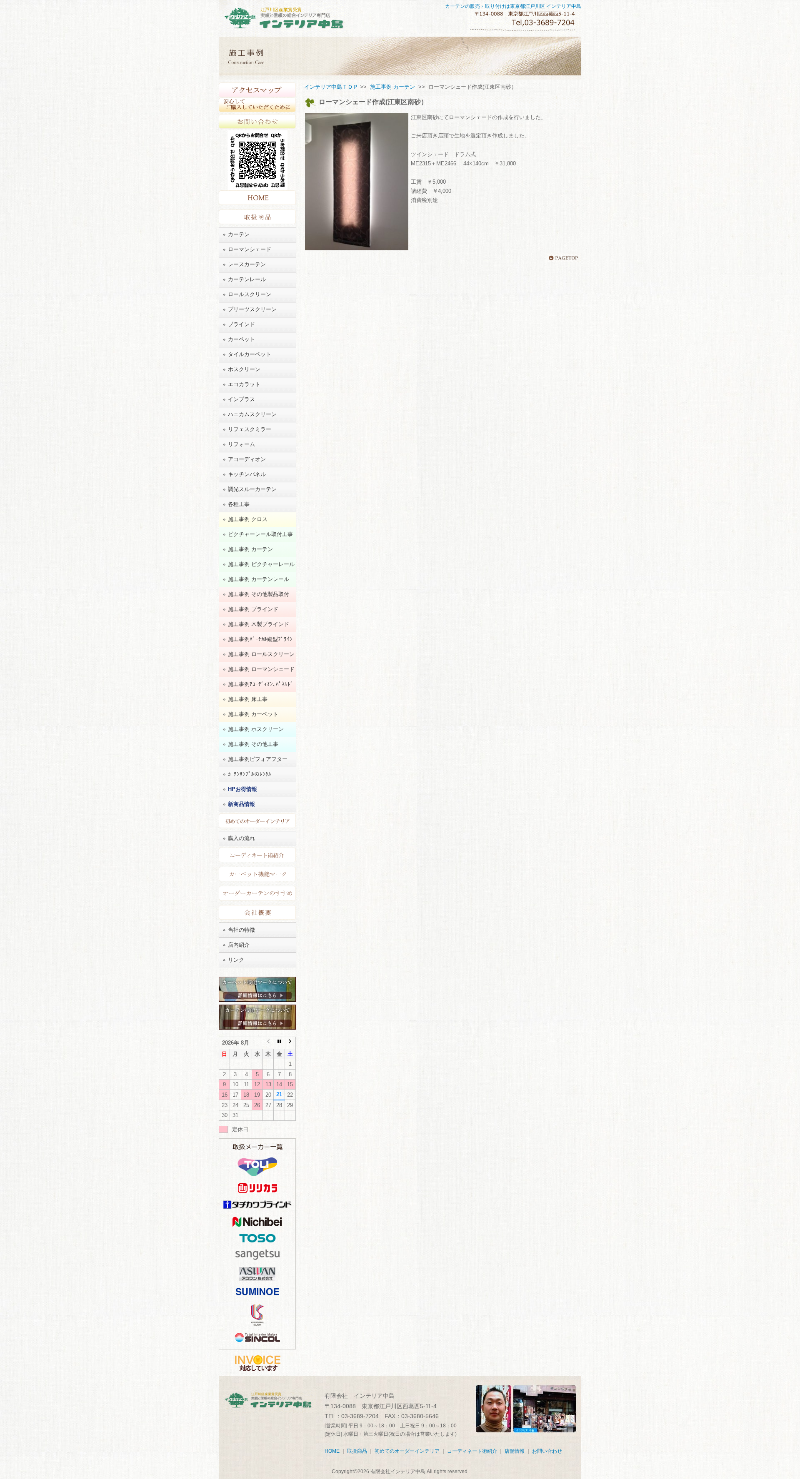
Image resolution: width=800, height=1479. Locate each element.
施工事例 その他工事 (253, 744)
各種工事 (239, 504)
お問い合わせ (257, 121)
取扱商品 (257, 217)
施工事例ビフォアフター (258, 759)
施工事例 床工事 (248, 699)
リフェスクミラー (249, 429)
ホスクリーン (244, 369)
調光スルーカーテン (252, 489)
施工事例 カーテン (250, 549)
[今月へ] (279, 1043)
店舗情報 (515, 1451)
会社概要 (257, 912)
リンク (236, 960)
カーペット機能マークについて (257, 874)
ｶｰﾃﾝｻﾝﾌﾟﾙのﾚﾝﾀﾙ (249, 774)
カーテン (239, 234)
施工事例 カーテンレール (258, 579)
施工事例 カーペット (253, 714)
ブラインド (241, 324)
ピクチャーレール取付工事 (260, 534)
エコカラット (244, 384)
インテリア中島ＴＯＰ (331, 87)
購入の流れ (241, 838)
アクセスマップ (257, 89)
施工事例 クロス (248, 519)
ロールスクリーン (249, 294)
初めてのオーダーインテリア (257, 821)
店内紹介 (239, 945)
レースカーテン (247, 264)
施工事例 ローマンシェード (261, 669)
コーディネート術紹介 (257, 855)
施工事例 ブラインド (253, 609)
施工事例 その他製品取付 (258, 594)
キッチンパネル (247, 474)
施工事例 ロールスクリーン (261, 654)
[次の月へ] (290, 1043)
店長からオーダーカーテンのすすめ (257, 893)
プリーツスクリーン (252, 309)
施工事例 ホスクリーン (256, 729)
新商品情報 (241, 804)
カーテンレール (247, 279)
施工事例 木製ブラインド (258, 624)
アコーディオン (247, 459)
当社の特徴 (241, 930)
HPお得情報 (242, 789)
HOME (257, 198)
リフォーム (241, 444)
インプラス (241, 399)
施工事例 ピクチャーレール (261, 564)
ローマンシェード (249, 249)
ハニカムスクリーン (252, 414)
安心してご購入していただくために (257, 104)
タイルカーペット (249, 354)
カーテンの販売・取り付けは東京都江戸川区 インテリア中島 (513, 6)
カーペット (241, 339)
